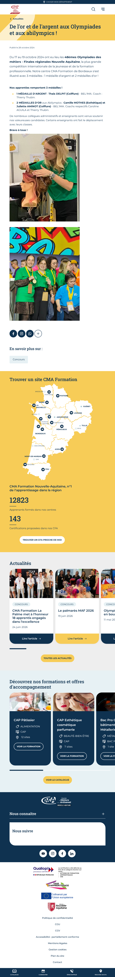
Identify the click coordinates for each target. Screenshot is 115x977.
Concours (19, 359)
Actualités (18, 19)
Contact (57, 962)
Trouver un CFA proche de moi (42, 540)
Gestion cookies (57, 949)
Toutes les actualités (58, 658)
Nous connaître (23, 813)
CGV (57, 930)
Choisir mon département (59, 2)
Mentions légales (57, 943)
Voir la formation (30, 747)
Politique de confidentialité (57, 918)
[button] (38, 333)
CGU (57, 924)
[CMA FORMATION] (15, 9)
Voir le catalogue (57, 780)
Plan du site (57, 956)
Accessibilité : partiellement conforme (57, 937)
